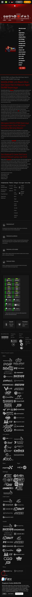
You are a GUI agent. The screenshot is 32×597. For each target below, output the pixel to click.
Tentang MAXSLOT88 (4, 186)
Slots (7, 18)
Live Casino (9, 19)
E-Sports (16, 213)
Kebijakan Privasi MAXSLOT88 (12, 590)
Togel (15, 18)
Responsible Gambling (4, 190)
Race (12, 18)
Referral (11, 190)
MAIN (23, 68)
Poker (28, 18)
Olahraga (18, 18)
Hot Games (4, 19)
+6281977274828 (22, 187)
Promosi (11, 185)
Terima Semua (19, 593)
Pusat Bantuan (4, 194)
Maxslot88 (14, 140)
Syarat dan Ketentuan (3, 197)
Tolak (4, 593)
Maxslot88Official (22, 193)
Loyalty (11, 188)
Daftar (27, 2)
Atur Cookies (10, 593)
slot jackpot (9, 159)
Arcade (25, 18)
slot (18, 110)
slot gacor (12, 90)
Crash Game (22, 19)
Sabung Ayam (15, 216)
